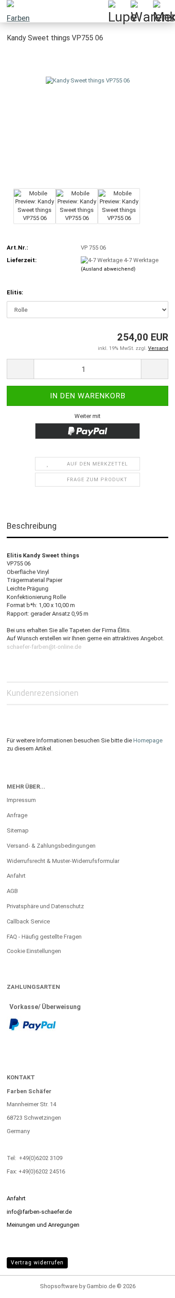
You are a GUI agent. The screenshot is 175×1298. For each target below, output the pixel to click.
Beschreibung (32, 525)
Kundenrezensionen (43, 693)
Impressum (21, 800)
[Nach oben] (150, 1284)
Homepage (147, 740)
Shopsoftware (59, 1286)
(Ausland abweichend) (108, 269)
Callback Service (28, 921)
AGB (12, 891)
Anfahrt (16, 875)
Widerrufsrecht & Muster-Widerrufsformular (63, 861)
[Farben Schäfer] (18, 11)
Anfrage (17, 815)
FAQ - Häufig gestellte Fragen (44, 936)
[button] (20, 369)
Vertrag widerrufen (37, 1262)
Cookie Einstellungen (34, 951)
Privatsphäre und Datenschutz (45, 906)
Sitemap (18, 830)
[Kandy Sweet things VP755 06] (88, 118)
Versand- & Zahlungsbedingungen (51, 845)
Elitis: (15, 292)
